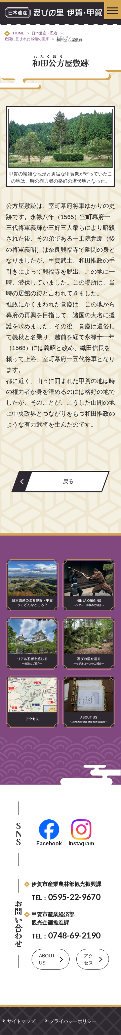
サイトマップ (21, 1021)
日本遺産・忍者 (44, 33)
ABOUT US (47, 959)
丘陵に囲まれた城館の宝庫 (27, 39)
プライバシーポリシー (72, 1021)
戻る (68, 481)
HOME (18, 33)
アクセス (88, 959)
